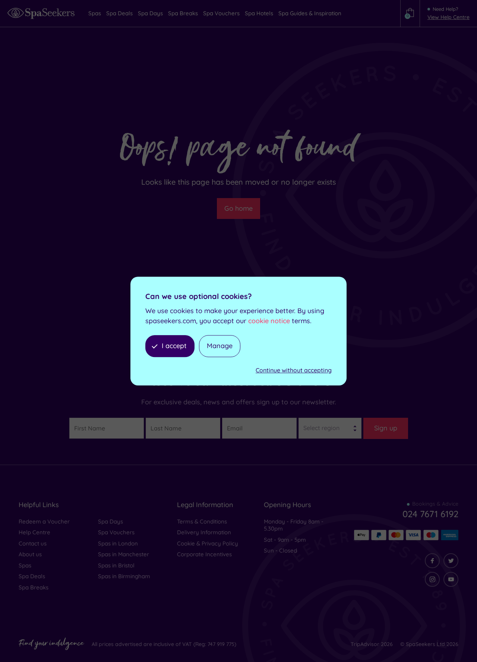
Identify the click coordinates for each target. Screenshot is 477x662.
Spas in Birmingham (124, 576)
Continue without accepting (294, 370)
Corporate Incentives (204, 554)
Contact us (33, 543)
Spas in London (118, 543)
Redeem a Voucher (44, 521)
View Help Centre (448, 17)
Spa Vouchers (116, 532)
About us (30, 554)
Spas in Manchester (123, 554)
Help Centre (34, 532)
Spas (25, 565)
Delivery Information (204, 532)
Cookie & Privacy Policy (207, 543)
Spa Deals (32, 576)
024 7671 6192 (430, 513)
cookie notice (269, 320)
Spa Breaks (33, 587)
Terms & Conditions (202, 521)
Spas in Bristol (116, 565)
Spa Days (110, 521)
